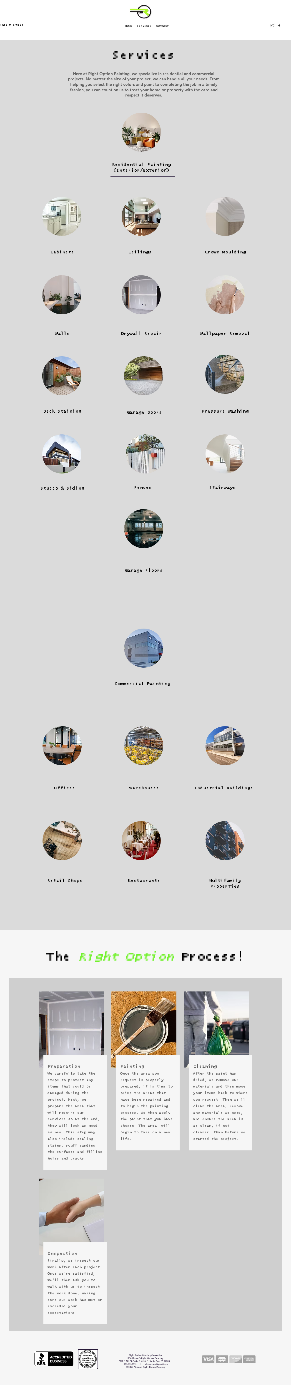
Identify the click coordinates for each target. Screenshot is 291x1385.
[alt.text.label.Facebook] (279, 25)
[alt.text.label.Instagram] (272, 25)
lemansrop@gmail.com (157, 1364)
